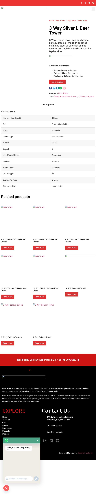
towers (91, 96)
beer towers (72, 96)
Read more (7, 248)
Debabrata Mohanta (85, 453)
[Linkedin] (89, 2)
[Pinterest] (93, 2)
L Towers (82, 96)
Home (51, 20)
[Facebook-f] (81, 2)
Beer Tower (60, 20)
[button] (93, 9)
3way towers (60, 96)
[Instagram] (85, 2)
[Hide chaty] (6, 488)
